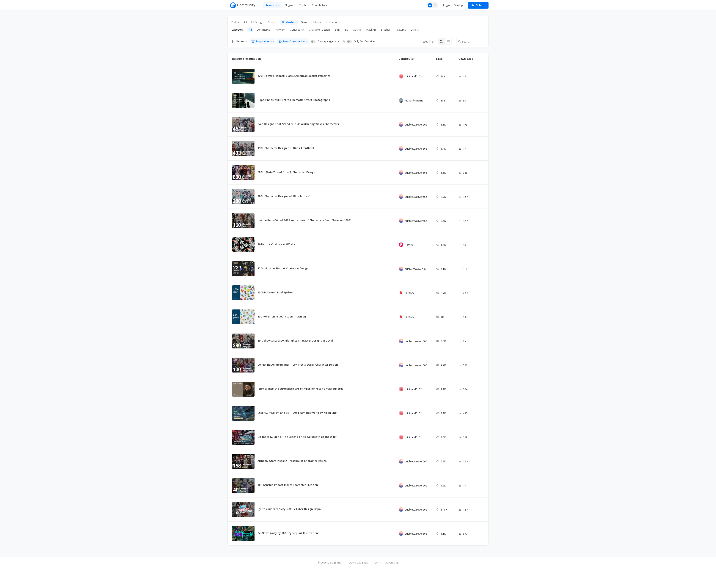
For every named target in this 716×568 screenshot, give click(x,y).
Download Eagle (358, 562)
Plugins (289, 5)
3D (346, 29)
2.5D (337, 29)
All (245, 22)
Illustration (289, 22)
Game (304, 22)
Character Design (319, 29)
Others (415, 29)
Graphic (272, 22)
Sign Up (458, 5)
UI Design (257, 22)
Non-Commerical (294, 41)
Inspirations (264, 41)
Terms (377, 562)
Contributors (319, 5)
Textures (400, 29)
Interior (317, 22)
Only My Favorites (365, 41)
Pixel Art (371, 29)
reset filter (428, 41)
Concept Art (297, 29)
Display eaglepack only (331, 41)
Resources (272, 5)
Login (446, 5)
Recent (240, 41)
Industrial (331, 22)
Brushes (386, 29)
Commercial (264, 29)
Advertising (391, 562)
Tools (302, 5)
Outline (357, 29)
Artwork (280, 29)
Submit (481, 5)
